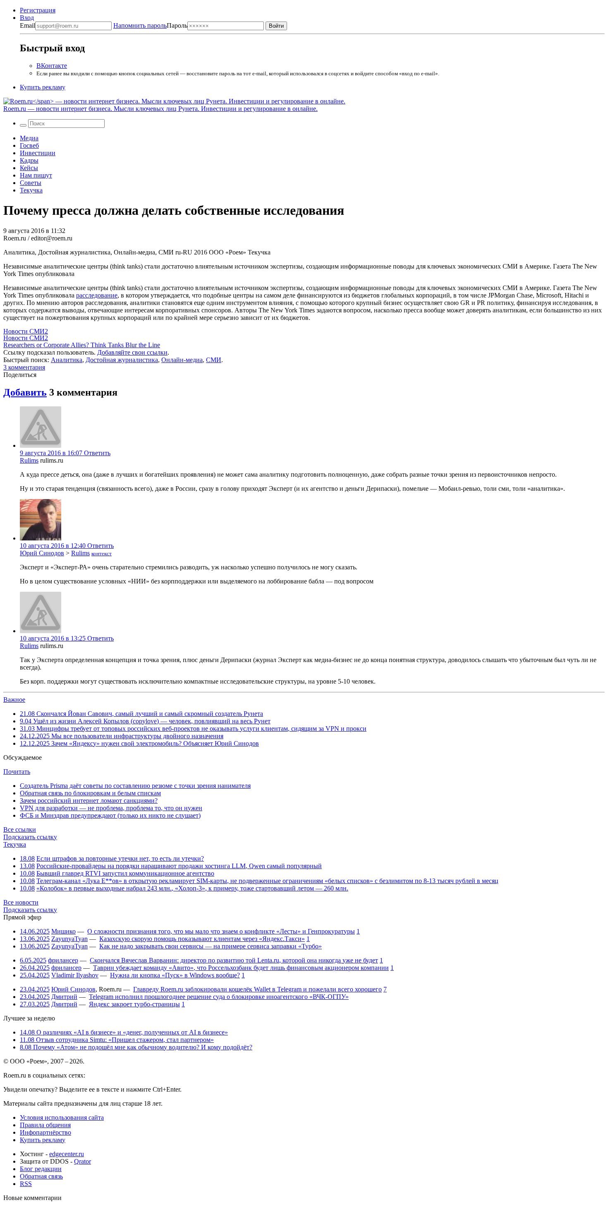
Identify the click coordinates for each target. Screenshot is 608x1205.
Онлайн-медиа (182, 359)
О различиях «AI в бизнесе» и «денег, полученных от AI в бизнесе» (124, 1032)
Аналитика (66, 359)
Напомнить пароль (140, 25)
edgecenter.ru (66, 1153)
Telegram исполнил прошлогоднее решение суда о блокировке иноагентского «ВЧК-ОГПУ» (219, 996)
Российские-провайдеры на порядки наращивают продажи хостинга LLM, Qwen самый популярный (179, 865)
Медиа (29, 138)
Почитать (16, 771)
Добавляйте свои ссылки (132, 352)
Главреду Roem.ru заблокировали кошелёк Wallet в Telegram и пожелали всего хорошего (257, 989)
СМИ (213, 359)
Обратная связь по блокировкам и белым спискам (90, 793)
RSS (26, 1183)
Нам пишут (36, 175)
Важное (14, 699)
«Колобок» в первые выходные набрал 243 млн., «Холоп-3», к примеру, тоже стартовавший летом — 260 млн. (192, 888)
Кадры (29, 160)
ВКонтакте (51, 65)
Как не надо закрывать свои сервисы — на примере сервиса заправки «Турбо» (210, 946)
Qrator (82, 1161)
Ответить (97, 452)
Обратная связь (41, 1176)
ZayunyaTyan (69, 938)
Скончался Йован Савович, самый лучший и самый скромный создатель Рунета (141, 713)
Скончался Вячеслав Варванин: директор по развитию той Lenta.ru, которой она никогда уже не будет (234, 960)
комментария (24, 367)
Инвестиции (37, 152)
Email (27, 25)
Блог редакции (41, 1168)
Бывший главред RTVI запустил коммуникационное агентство (125, 873)
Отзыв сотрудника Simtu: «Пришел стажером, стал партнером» (117, 1039)
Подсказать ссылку (30, 836)
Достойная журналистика (122, 359)
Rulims (29, 460)
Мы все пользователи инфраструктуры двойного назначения (121, 735)
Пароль (150, 25)
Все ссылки (19, 829)
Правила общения (45, 1124)
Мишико (63, 931)
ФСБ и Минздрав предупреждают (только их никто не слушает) (110, 815)
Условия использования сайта (62, 1117)
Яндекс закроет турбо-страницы (134, 1004)
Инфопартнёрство (45, 1132)
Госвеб (29, 145)
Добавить (25, 392)
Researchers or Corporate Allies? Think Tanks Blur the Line (81, 344)
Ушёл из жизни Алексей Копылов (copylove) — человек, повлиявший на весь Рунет (145, 721)
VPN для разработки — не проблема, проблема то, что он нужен (111, 807)
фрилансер (63, 960)
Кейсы (29, 167)
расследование (96, 295)
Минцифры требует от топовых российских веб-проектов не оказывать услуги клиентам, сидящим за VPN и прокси (193, 728)
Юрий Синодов (42, 553)
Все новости (20, 902)
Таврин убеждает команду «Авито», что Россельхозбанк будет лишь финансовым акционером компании (241, 967)
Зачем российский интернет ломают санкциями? (89, 800)
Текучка (31, 190)
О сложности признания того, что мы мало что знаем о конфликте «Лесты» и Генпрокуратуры (221, 931)
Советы (30, 182)
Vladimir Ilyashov (74, 975)
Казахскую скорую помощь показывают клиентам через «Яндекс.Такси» (202, 938)
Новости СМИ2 (25, 331)
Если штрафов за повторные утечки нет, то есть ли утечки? (120, 858)
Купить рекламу (42, 87)
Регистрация (37, 10)
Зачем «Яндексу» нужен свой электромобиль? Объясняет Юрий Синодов (139, 743)
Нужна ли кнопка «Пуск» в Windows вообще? (175, 975)
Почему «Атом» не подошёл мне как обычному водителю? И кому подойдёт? (136, 1047)
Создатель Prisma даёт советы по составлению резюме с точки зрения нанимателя (135, 785)
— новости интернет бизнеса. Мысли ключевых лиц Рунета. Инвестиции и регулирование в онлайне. (160, 108)
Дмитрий (64, 996)
